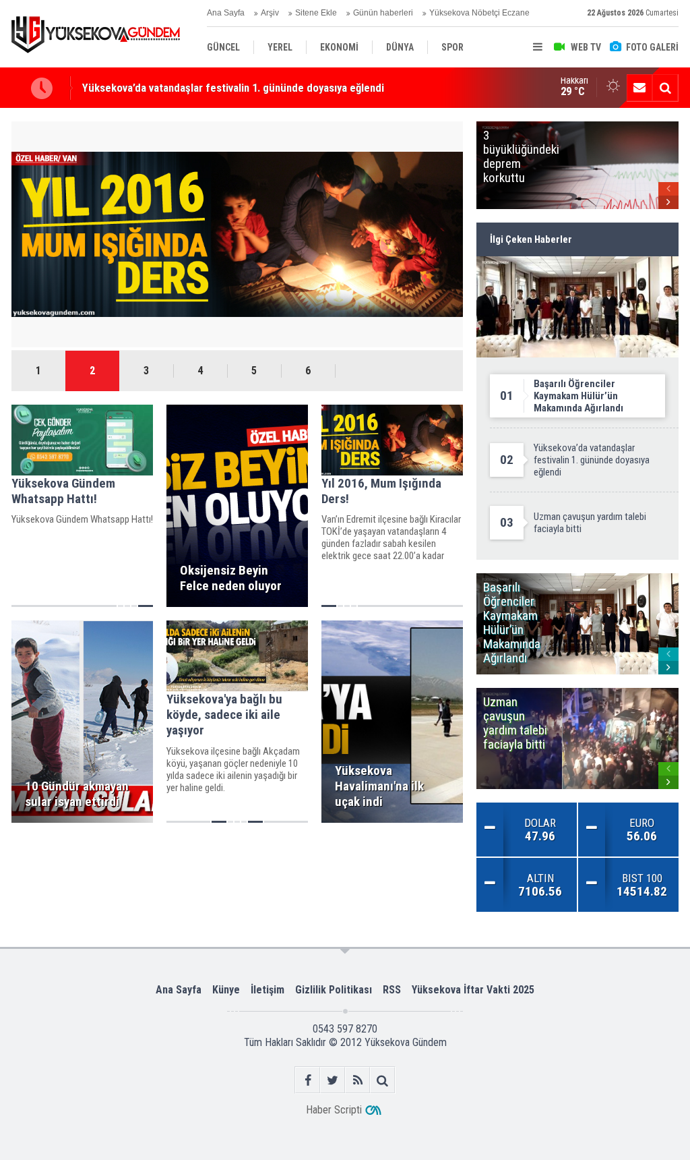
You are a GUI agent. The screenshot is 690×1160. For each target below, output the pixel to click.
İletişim (267, 989)
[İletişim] (639, 87)
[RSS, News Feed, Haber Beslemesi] (357, 1080)
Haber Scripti (334, 1109)
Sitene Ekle (316, 13)
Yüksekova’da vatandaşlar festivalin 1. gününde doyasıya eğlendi (233, 87)
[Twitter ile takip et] (332, 1080)
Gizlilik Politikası (333, 989)
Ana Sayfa (226, 13)
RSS (392, 989)
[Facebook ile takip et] (307, 1080)
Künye (226, 989)
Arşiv (270, 13)
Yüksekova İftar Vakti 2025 (473, 989)
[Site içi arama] (665, 87)
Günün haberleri (383, 13)
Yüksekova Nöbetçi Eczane (479, 13)
